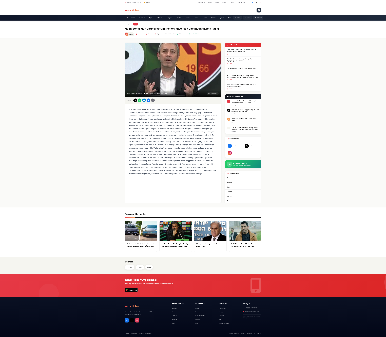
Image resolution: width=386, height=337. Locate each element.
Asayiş (196, 18)
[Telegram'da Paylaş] (144, 100)
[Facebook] (252, 2)
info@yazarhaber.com (252, 312)
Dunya (229, 201)
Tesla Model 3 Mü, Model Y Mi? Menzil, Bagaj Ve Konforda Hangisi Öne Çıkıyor (241, 50)
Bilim (229, 18)
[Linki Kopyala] (153, 100)
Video (238, 17)
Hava (197, 312)
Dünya (213, 18)
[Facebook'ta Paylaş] (148, 100)
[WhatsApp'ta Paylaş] (139, 100)
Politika (179, 18)
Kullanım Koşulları (246, 333)
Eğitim (205, 18)
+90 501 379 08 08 (251, 308)
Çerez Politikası (242, 2)
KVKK (233, 2)
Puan (197, 323)
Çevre (222, 18)
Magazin (169, 18)
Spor (150, 18)
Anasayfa (132, 18)
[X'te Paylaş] (135, 100)
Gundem (229, 178)
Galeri (248, 17)
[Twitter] (256, 2)
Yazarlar (259, 17)
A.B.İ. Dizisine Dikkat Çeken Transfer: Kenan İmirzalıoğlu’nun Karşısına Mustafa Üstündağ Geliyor (242, 76)
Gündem (142, 18)
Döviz (197, 308)
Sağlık (188, 18)
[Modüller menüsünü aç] (259, 10)
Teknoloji (159, 18)
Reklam (217, 2)
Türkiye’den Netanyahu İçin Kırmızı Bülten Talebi (241, 68)
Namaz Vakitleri (200, 316)
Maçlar (197, 319)
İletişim (224, 2)
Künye (210, 2)
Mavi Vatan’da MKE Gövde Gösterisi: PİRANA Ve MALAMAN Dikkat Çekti (241, 85)
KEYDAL (253, 316)
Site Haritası (257, 333)
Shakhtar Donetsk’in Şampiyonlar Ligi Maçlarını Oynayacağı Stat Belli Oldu (241, 60)
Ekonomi (229, 182)
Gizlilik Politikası (234, 333)
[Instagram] (259, 2)
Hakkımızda (201, 2)
